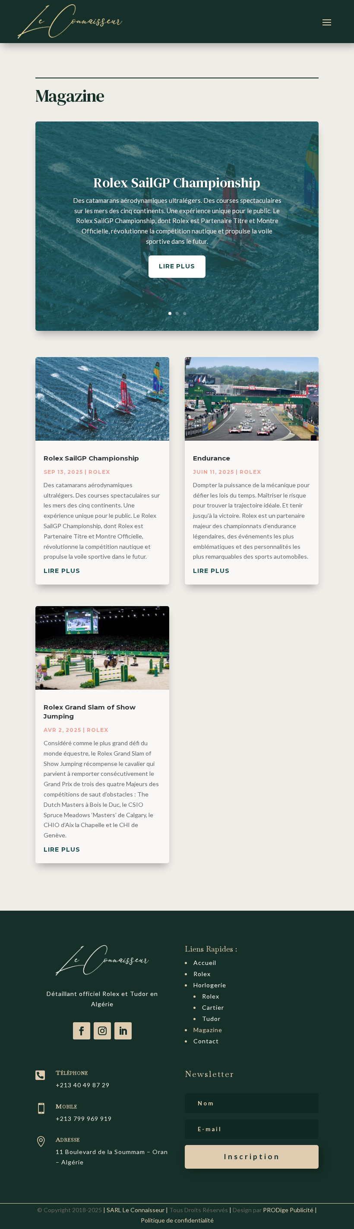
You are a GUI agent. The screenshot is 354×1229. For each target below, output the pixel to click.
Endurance (211, 458)
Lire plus (177, 266)
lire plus (62, 571)
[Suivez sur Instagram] (102, 1030)
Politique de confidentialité (177, 1220)
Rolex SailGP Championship (177, 182)
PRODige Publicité (288, 1209)
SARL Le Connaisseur (135, 1209)
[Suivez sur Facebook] (81, 1030)
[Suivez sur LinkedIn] (123, 1030)
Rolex (99, 472)
